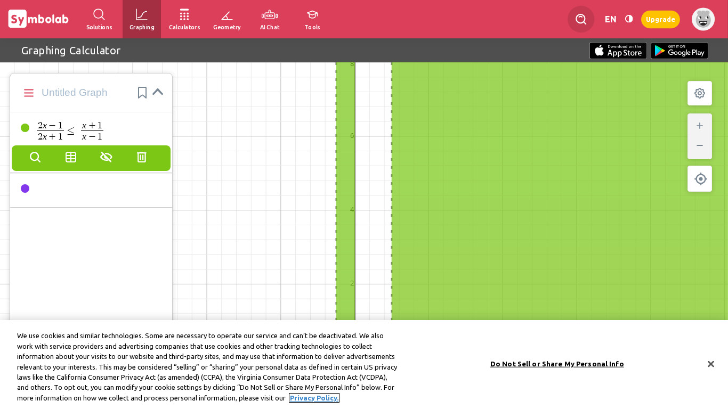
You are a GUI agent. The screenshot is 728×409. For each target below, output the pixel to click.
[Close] (711, 363)
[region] (364, 364)
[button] (142, 92)
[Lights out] (629, 18)
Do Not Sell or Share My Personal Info (557, 363)
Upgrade (660, 19)
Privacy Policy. (314, 398)
